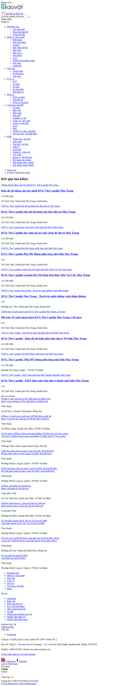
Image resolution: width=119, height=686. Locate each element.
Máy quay (17, 53)
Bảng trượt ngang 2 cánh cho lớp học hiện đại (22, 506)
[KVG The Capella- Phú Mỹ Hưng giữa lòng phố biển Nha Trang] (32, 354)
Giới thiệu (11, 598)
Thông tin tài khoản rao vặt (19, 614)
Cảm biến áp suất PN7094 (13, 558)
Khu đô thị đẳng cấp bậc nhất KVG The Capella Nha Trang (37, 190)
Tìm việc (17, 76)
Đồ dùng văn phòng (22, 160)
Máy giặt (17, 110)
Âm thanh (17, 55)
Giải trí (16, 147)
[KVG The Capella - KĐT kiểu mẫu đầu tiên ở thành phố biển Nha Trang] (36, 375)
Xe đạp (16, 87)
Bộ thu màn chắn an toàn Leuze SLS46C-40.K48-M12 (26, 453)
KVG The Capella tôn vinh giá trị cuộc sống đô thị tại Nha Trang (40, 232)
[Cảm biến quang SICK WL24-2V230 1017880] (24, 520)
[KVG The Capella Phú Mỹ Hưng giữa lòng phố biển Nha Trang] (32, 248)
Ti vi (15, 58)
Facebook (11, 634)
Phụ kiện (17, 63)
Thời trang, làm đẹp (22, 139)
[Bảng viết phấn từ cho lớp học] (16, 486)
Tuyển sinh (18, 71)
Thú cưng (17, 141)
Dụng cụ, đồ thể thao (22, 157)
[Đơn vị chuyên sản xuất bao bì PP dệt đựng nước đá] (26, 416)
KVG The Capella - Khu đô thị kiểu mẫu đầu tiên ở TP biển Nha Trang (44, 338)
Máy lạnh (17, 113)
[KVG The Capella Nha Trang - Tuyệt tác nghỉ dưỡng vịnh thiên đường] (35, 290)
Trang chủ (11, 170)
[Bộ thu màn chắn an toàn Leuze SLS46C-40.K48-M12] (27, 451)
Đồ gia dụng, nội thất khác (25, 134)
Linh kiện (17, 66)
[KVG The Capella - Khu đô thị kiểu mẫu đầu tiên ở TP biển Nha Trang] (35, 333)
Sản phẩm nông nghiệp (23, 165)
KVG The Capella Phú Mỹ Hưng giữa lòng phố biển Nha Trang (39, 254)
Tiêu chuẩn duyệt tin (16, 609)
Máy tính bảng (19, 42)
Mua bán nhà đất (20, 32)
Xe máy (16, 84)
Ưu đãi (10, 611)
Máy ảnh (17, 50)
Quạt (15, 126)
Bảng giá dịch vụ (15, 604)
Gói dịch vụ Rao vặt (13, 13)
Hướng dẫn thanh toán (17, 619)
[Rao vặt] (12, 9)
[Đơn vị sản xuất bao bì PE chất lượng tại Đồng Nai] (25, 399)
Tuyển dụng (18, 73)
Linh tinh (17, 149)
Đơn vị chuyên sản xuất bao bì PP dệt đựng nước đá (25, 419)
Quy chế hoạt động (16, 606)
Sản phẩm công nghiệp (23, 162)
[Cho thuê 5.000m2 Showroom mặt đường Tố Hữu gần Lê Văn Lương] (34, 433)
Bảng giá (11, 601)
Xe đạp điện (18, 89)
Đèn (15, 128)
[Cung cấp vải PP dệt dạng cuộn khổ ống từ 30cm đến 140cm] (30, 538)
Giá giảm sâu (19, 29)
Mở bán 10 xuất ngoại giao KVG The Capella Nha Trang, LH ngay (41, 317)
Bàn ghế (16, 115)
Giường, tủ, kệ (19, 118)
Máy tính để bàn (20, 47)
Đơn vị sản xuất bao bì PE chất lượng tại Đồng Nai (24, 401)
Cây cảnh (17, 154)
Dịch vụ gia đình (20, 102)
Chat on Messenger (27, 683)
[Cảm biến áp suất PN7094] (14, 555)
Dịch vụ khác (19, 97)
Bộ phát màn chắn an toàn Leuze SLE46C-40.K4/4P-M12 (28, 471)
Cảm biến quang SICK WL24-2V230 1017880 (23, 523)
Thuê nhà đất (19, 34)
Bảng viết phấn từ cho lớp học (15, 488)
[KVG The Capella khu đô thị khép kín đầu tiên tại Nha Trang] (30, 206)
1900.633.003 (7, 627)
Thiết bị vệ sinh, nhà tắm (24, 131)
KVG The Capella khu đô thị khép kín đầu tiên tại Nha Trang (38, 211)
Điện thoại (17, 39)
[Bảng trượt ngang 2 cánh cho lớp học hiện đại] (23, 503)
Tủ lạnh (16, 107)
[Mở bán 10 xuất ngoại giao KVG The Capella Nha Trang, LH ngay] (33, 311)
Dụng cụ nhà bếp (21, 123)
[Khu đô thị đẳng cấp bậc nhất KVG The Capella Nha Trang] (29, 185)
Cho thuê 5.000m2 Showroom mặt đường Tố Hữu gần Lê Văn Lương (33, 436)
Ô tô (15, 81)
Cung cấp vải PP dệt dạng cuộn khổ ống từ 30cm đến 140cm (29, 541)
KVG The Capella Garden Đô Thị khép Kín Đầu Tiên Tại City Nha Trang (45, 275)
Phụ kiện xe (18, 92)
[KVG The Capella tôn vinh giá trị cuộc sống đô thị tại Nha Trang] (32, 227)
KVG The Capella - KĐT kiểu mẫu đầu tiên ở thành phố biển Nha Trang (45, 380)
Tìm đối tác (18, 100)
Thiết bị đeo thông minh (24, 60)
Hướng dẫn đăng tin (16, 617)
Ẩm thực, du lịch (20, 144)
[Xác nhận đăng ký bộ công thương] (18, 654)
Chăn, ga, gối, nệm (21, 120)
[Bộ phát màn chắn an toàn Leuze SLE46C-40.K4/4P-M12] (29, 468)
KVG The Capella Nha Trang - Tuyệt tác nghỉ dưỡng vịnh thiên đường (43, 296)
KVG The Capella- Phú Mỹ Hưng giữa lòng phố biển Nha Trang (40, 359)
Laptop (16, 45)
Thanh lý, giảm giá (21, 152)
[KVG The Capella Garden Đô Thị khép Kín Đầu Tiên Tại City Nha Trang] (36, 269)
